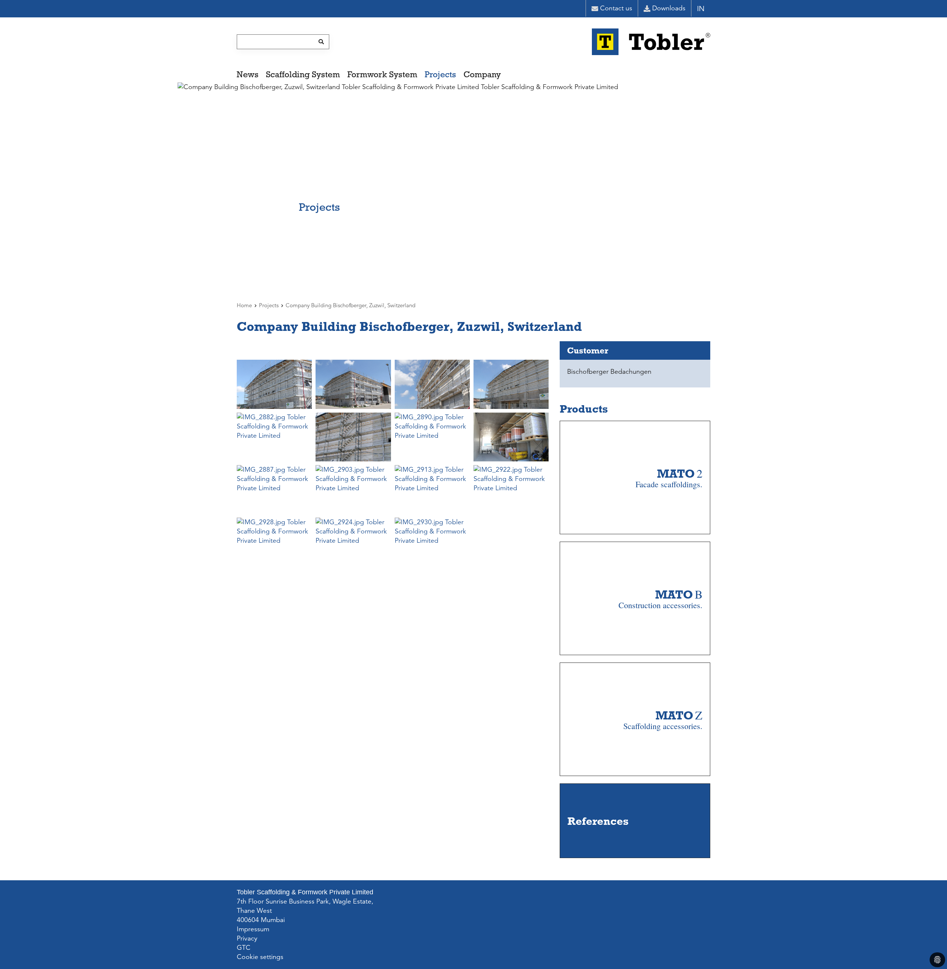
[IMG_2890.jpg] (432, 437)
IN (701, 8)
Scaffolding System (303, 74)
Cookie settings (260, 957)
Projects (440, 74)
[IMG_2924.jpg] (353, 542)
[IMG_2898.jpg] (511, 437)
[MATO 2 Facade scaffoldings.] (669, 523)
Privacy (247, 938)
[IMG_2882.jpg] (274, 437)
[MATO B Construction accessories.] (660, 644)
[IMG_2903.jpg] (353, 489)
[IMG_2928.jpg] (274, 542)
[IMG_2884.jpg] (353, 437)
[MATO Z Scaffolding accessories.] (663, 765)
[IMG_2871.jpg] (432, 384)
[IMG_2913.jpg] (432, 489)
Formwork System (382, 74)
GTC (243, 947)
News (248, 74)
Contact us (616, 8)
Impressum (253, 929)
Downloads (668, 8)
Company (482, 74)
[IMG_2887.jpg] (274, 489)
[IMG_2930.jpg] (432, 542)
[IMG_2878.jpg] (274, 384)
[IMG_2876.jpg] (353, 384)
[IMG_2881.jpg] (511, 384)
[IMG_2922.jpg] (511, 489)
